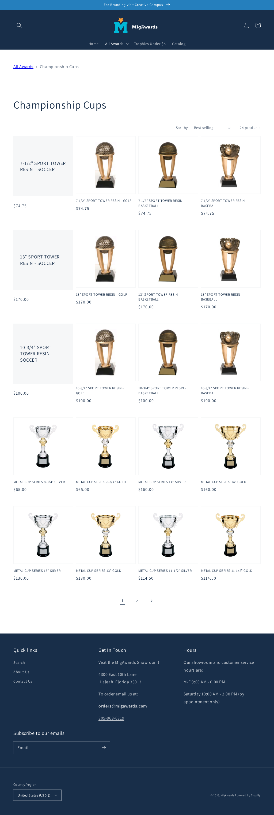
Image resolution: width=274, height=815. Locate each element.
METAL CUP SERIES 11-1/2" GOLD (227, 570)
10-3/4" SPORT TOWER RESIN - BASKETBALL (162, 390)
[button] (19, 25)
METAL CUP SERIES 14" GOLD (223, 482)
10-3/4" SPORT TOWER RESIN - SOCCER (36, 353)
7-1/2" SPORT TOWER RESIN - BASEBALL (224, 203)
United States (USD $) (34, 795)
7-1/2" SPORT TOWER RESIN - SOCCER (43, 166)
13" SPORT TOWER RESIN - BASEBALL (222, 297)
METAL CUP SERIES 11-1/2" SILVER (165, 570)
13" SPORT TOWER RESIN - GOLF (101, 294)
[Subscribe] (104, 748)
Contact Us (22, 681)
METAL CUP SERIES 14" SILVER (161, 482)
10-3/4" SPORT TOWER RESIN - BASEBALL (225, 390)
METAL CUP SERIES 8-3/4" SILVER (39, 482)
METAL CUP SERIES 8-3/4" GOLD (101, 482)
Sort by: (182, 127)
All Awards (23, 66)
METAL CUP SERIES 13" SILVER (36, 570)
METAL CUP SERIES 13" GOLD (98, 570)
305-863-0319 (111, 718)
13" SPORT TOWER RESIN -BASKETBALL (159, 297)
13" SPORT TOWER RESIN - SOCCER (40, 260)
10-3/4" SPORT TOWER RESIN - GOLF (100, 390)
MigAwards (227, 795)
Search (19, 662)
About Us (21, 671)
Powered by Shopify (248, 795)
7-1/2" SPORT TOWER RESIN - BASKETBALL (161, 203)
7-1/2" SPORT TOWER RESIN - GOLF (104, 200)
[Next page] (151, 601)
